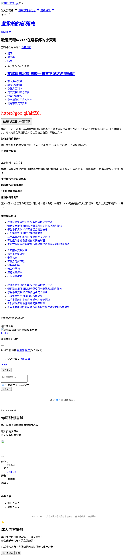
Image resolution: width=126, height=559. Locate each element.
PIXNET (40, 516)
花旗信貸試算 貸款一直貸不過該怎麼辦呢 (41, 74)
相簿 (9, 53)
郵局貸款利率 (14, 85)
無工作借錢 (13, 268)
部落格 (11, 57)
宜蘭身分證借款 (16, 261)
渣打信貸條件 (14, 272)
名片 (9, 61)
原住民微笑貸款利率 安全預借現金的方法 (29, 222)
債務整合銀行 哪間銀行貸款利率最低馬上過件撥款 (34, 226)
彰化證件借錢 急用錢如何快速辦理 (26, 240)
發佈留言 (6, 389)
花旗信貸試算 (14, 276)
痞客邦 (20, 350)
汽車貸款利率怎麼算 (18, 92)
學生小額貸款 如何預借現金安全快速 (27, 229)
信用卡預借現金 (16, 254)
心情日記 (26, 47)
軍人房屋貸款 (14, 81)
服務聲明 (92, 516)
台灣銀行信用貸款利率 (19, 99)
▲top (4, 364)
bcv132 (4, 333)
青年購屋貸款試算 (17, 250)
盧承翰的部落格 (18, 24)
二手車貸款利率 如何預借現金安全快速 (28, 237)
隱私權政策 (80, 516)
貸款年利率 (13, 265)
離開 (18, 553)
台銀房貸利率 (14, 88)
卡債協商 (12, 257)
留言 (27, 350)
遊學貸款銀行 (14, 96)
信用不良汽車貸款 (17, 103)
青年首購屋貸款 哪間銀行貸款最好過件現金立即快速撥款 (38, 244)
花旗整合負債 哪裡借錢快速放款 (24, 233)
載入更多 (6, 370)
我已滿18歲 (7, 553)
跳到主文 (6, 32)
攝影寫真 (25, 359)
